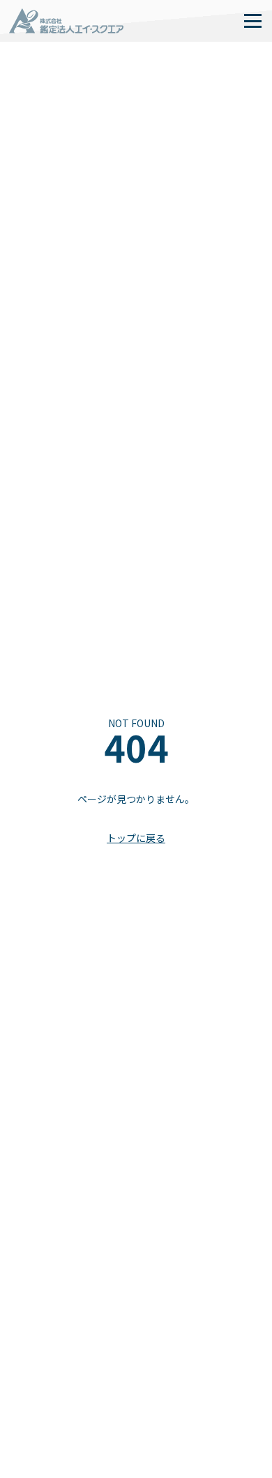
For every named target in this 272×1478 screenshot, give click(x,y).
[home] (66, 21)
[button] (252, 21)
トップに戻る (136, 838)
